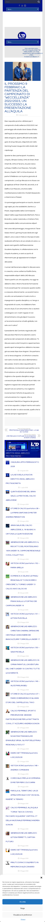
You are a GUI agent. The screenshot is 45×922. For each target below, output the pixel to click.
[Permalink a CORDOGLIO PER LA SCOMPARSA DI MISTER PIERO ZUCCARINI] (7, 780)
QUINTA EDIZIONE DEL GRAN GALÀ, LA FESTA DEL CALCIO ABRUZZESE (21, 496)
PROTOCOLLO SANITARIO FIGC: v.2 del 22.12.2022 (24, 430)
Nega (22, 908)
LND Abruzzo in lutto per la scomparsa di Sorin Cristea (21, 436)
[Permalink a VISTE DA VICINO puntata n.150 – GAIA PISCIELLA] (7, 649)
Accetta (23, 902)
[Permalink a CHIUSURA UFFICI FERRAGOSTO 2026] (7, 464)
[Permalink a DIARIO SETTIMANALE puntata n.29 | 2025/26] (7, 851)
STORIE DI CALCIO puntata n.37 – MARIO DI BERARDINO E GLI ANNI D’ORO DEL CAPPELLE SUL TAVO (23, 698)
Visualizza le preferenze (22, 915)
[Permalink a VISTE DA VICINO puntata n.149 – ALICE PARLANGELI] (7, 683)
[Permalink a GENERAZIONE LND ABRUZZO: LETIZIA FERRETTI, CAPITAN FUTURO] (7, 835)
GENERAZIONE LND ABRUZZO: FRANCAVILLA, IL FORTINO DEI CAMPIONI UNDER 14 (21, 601)
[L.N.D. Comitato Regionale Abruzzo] (22, 38)
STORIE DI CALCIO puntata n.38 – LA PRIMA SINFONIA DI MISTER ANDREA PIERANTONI (23, 512)
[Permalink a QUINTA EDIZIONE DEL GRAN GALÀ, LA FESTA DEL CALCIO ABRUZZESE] (7, 493)
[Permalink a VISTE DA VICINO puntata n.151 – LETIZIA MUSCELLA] (7, 615)
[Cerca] (39, 2)
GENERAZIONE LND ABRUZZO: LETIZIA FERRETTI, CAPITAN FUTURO (21, 837)
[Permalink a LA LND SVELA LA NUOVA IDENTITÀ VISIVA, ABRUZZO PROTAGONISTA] (7, 476)
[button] (41, 877)
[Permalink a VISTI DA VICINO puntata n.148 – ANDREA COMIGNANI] (7, 767)
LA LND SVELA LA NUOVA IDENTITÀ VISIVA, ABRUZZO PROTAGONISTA (18, 453)
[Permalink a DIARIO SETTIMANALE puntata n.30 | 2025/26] (7, 755)
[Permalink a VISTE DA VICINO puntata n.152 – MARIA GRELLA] (7, 565)
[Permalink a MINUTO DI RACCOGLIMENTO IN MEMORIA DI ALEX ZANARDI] (7, 864)
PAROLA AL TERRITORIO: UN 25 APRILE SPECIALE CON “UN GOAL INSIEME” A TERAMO (22, 795)
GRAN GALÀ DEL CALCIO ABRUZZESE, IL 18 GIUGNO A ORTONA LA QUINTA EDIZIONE (21, 529)
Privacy (23, 919)
